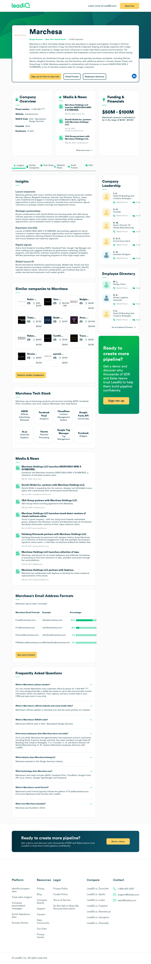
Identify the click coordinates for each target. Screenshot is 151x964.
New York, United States (55, 39)
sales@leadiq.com (127, 900)
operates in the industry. (39, 759)
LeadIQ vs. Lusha (96, 900)
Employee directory (94, 76)
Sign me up (116, 400)
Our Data (42, 929)
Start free (129, 6)
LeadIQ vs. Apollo (96, 894)
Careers (41, 914)
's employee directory (65, 745)
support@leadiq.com (128, 894)
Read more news (83, 150)
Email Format (72, 76)
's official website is (52, 708)
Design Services (47, 761)
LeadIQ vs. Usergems (98, 917)
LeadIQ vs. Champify (98, 923)
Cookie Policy (60, 894)
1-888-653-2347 (126, 889)
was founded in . (30, 806)
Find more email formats (31, 794)
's (44, 722)
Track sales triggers (22, 897)
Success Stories (20, 923)
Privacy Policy (60, 888)
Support (41, 909)
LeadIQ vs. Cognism (97, 906)
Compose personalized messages (18, 906)
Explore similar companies (30, 375)
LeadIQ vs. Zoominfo (98, 888)
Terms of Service (62, 900)
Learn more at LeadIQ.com (102, 6)
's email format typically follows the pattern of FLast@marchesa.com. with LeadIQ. (52, 790)
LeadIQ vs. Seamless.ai (99, 911)
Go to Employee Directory (122, 327)
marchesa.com (50, 710)
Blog (39, 894)
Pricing (40, 888)
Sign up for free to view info (45, 76)
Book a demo (118, 841)
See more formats (26, 655)
